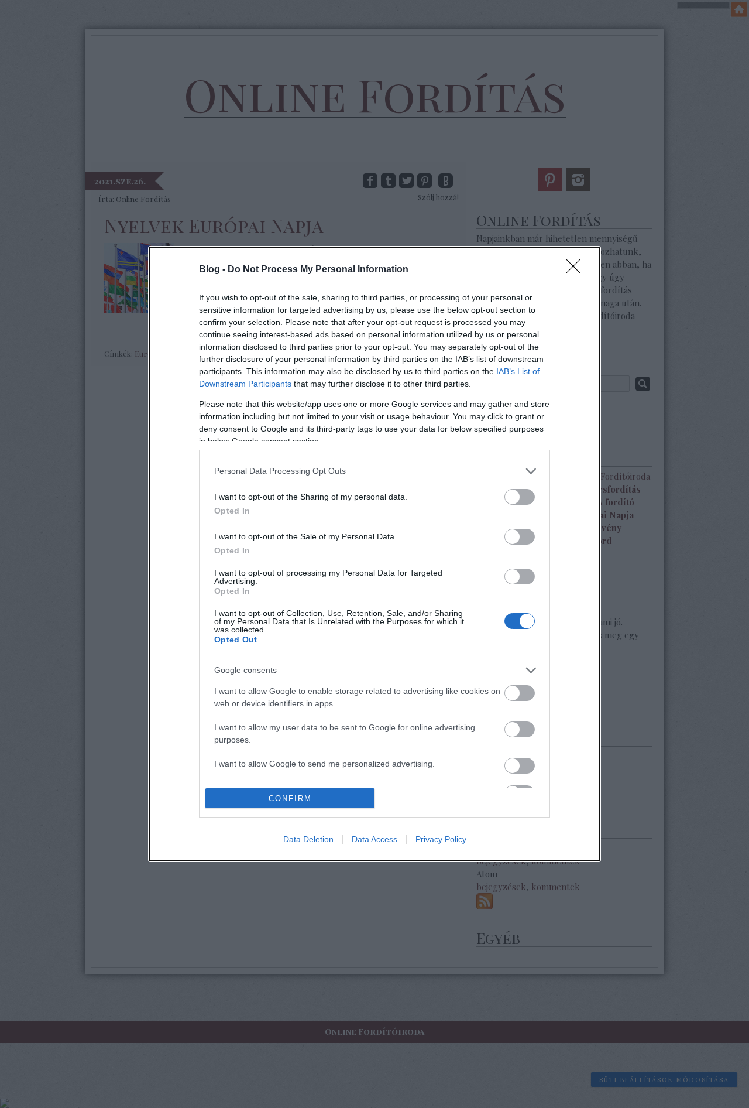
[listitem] (374, 471)
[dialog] (374, 554)
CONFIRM (290, 798)
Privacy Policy (440, 839)
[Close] (577, 270)
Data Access (374, 839)
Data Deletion (308, 839)
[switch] (519, 497)
